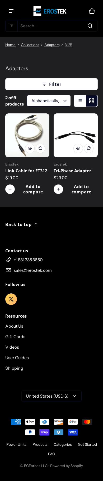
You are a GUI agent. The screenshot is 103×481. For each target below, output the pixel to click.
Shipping (14, 368)
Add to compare (33, 189)
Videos (12, 347)
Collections (30, 45)
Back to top (18, 224)
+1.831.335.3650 (28, 259)
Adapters (51, 45)
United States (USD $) (47, 396)
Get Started (87, 444)
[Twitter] (11, 299)
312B (68, 45)
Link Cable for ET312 (26, 171)
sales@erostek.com (33, 270)
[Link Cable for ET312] (27, 135)
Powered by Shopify (66, 466)
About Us (14, 326)
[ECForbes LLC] (51, 11)
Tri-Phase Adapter (72, 171)
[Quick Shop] (30, 148)
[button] (51, 26)
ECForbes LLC (36, 466)
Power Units (16, 444)
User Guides (17, 357)
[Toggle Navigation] (11, 11)
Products (39, 444)
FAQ (51, 454)
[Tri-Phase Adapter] (76, 135)
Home (10, 45)
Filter (55, 84)
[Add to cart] (40, 148)
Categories (63, 444)
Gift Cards (15, 336)
